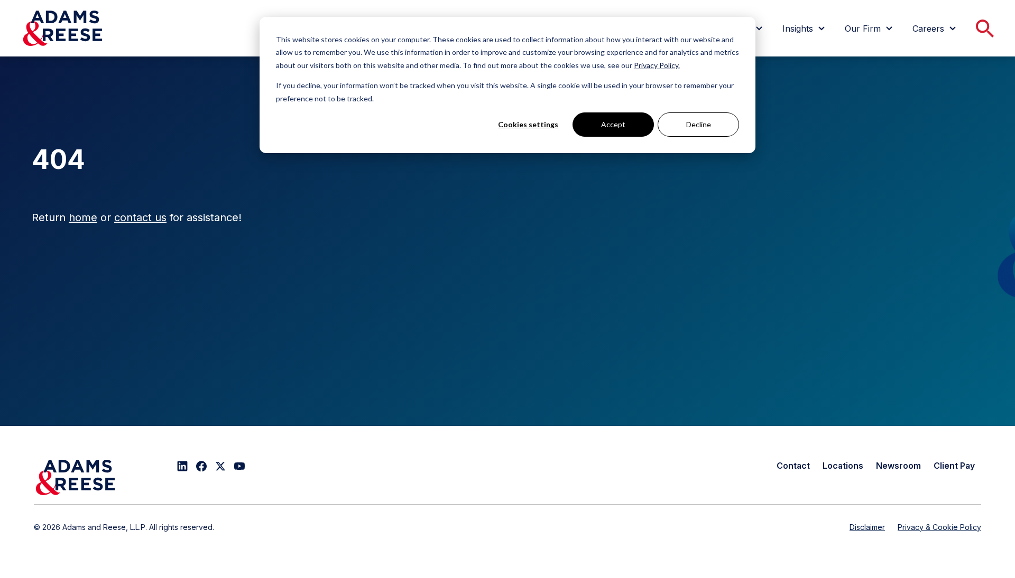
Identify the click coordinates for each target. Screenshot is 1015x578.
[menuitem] (805, 28)
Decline (698, 124)
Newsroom (898, 465)
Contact (793, 465)
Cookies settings (528, 124)
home (83, 217)
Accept (613, 124)
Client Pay (954, 465)
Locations (843, 465)
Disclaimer (867, 527)
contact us (140, 217)
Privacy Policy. (657, 65)
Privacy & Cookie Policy (939, 527)
